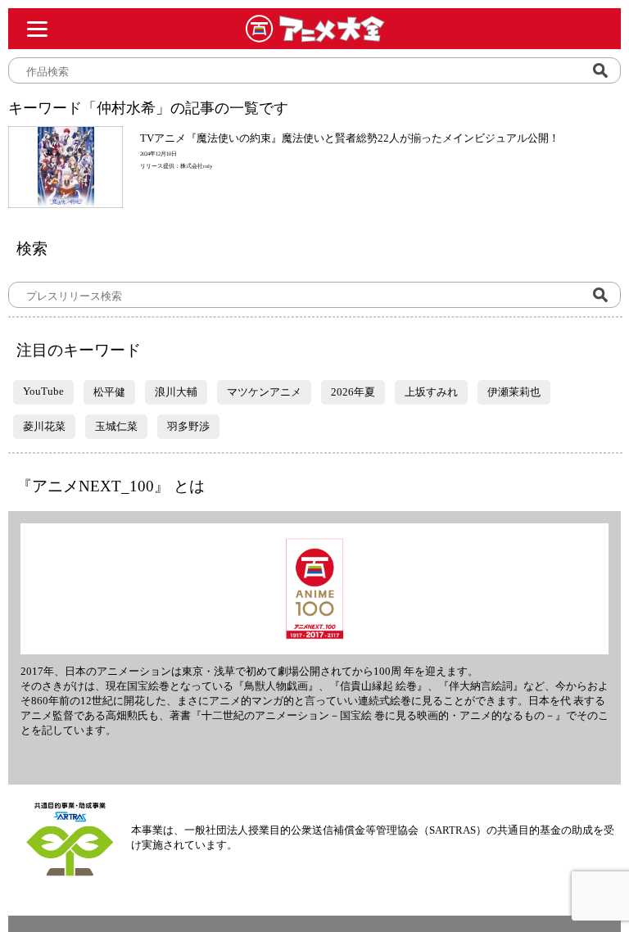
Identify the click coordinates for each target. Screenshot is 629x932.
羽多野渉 (188, 426)
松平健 (109, 392)
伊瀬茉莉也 (514, 392)
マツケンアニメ (264, 392)
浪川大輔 (176, 392)
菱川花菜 (44, 426)
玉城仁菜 (116, 426)
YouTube (43, 391)
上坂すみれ (431, 392)
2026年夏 (353, 392)
